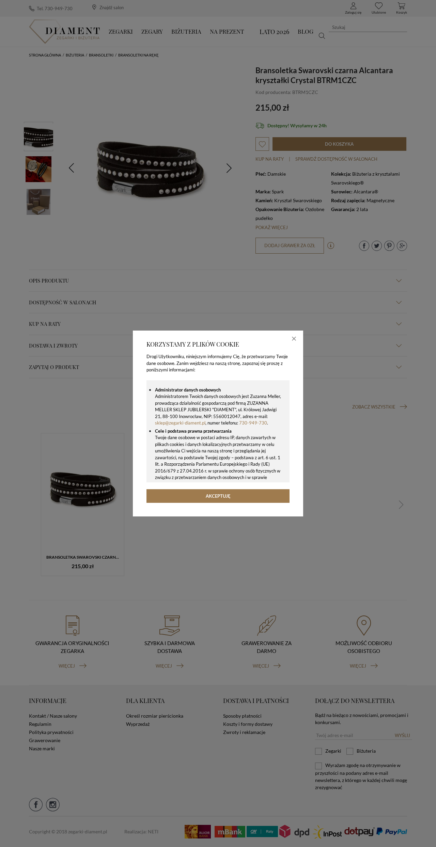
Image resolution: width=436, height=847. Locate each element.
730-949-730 (253, 423)
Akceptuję (218, 496)
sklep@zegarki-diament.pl (180, 423)
